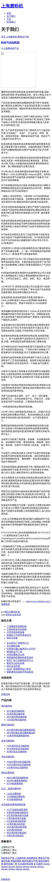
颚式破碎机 (6, 706)
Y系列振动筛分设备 (16, 818)
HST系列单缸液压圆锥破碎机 (21, 730)
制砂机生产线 (7, 858)
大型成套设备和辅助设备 (13, 804)
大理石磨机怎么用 (15, 654)
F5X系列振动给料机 (16, 821)
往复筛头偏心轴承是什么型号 (21, 649)
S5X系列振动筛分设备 (17, 815)
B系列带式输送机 (15, 835)
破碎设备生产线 (30, 861)
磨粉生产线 (23, 37)
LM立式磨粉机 (14, 794)
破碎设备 (5, 861)
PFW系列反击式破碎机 (18, 749)
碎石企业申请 (13, 666)
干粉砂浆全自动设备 (17, 629)
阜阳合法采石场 (13, 615)
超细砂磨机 (16, 861)
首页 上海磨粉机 (9, 37)
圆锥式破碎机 (7, 725)
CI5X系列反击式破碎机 (18, 746)
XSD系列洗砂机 (14, 830)
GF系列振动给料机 (16, 824)
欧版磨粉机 (32, 858)
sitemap (46, 864)
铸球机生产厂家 (14, 652)
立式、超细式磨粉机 (11, 788)
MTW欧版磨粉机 (15, 783)
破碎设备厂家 (10, 864)
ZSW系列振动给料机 (17, 827)
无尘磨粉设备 (13, 646)
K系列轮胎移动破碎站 (17, 812)
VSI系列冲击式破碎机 (17, 767)
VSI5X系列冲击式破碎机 (19, 765)
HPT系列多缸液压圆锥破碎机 (21, 733)
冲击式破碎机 (7, 757)
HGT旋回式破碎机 (16, 711)
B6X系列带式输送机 (16, 833)
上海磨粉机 (20, 858)
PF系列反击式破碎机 (17, 751)
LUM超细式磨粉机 (16, 796)
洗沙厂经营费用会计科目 (19, 669)
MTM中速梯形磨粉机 (17, 780)
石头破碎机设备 (25, 864)
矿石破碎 (38, 864)
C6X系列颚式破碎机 (16, 720)
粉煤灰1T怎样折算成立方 (19, 635)
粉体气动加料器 (10, 42)
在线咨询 (5, 694)
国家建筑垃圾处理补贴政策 (20, 672)
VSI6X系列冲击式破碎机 (19, 762)
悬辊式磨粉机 (7, 772)
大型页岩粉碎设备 (15, 632)
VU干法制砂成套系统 (17, 809)
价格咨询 (5, 879)
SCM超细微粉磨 (14, 799)
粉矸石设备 (12, 638)
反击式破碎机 (7, 741)
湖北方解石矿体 (12, 612)
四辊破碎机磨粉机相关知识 (20, 657)
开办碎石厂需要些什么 (18, 643)
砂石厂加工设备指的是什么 (20, 660)
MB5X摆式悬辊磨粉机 (17, 778)
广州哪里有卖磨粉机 (17, 626)
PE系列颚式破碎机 (16, 714)
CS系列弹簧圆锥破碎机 (18, 735)
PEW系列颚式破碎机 (17, 717)
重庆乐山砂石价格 (15, 663)
